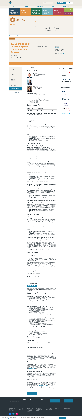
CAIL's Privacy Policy (43, 385)
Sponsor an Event (25, 63)
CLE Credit (13, 74)
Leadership (37, 26)
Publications (40, 405)
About (14, 405)
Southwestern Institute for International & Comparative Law (30, 410)
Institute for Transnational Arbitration (39, 409)
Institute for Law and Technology (49, 409)
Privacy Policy (13, 85)
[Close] (80, 418)
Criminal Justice (58, 408)
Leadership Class (48, 30)
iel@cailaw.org (61, 53)
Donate (68, 2)
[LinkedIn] (14, 24)
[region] (41, 418)
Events (26, 405)
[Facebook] (11, 24)
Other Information (14, 83)
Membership (60, 2)
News (55, 30)
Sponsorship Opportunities (13, 80)
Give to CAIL (66, 405)
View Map (57, 47)
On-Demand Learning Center (47, 21)
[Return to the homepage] (16, 2)
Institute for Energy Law (17, 35)
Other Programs (67, 408)
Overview (12, 69)
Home (10, 35)
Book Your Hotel (32, 285)
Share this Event (57, 63)
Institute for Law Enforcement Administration (12, 409)
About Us (37, 19)
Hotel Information (14, 76)
